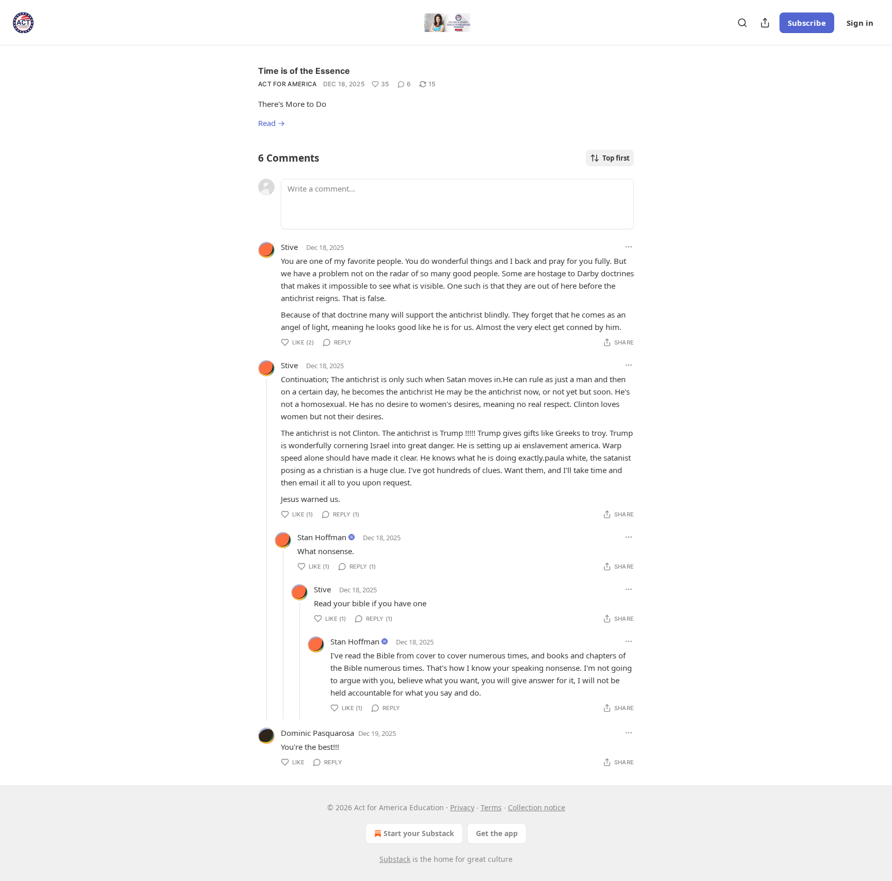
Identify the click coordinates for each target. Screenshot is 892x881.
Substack (394, 859)
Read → (271, 123)
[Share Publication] (765, 22)
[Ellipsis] (628, 247)
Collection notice (536, 807)
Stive (289, 247)
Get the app (497, 833)
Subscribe (807, 23)
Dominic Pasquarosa (317, 733)
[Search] (742, 22)
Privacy (462, 807)
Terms (491, 807)
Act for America (287, 84)
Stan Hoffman (321, 537)
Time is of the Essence (304, 71)
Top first (616, 158)
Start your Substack (419, 833)
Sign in (860, 23)
